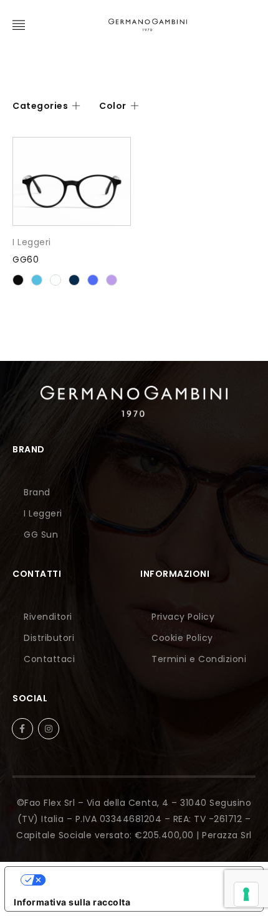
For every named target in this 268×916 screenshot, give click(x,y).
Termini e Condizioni (198, 659)
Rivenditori (48, 616)
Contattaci (49, 659)
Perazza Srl (227, 835)
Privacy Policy (182, 616)
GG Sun (41, 534)
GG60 (25, 259)
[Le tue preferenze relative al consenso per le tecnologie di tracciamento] (246, 894)
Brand (37, 492)
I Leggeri (31, 242)
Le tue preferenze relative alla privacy (146, 879)
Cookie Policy (182, 638)
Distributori (49, 638)
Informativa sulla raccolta (72, 902)
